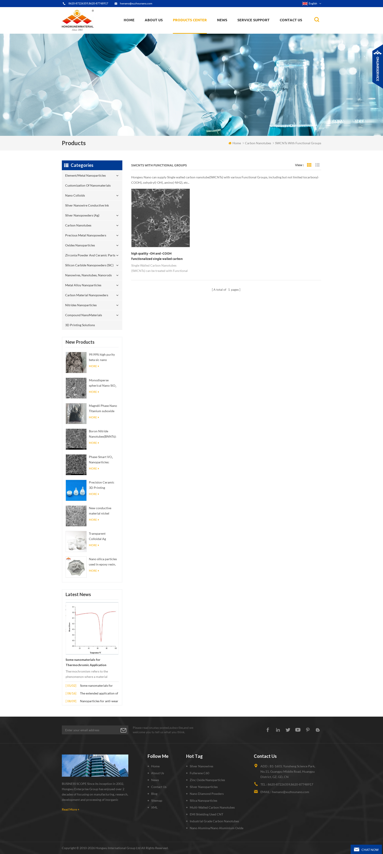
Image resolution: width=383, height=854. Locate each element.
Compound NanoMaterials (83, 315)
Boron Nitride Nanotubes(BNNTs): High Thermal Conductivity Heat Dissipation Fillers (102, 434)
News (155, 780)
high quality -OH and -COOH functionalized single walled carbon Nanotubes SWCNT (157, 256)
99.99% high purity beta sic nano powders (102, 358)
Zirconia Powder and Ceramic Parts (90, 255)
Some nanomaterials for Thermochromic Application (86, 662)
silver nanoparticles (204, 787)
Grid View (309, 165)
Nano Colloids (75, 195)
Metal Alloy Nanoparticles (83, 285)
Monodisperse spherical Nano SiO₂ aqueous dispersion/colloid (102, 383)
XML (154, 807)
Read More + (70, 809)
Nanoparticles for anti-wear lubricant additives (99, 701)
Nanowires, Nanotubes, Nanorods (88, 275)
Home (129, 20)
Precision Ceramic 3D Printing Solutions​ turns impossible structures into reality (101, 485)
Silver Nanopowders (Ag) (82, 215)
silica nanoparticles (203, 800)
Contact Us (291, 20)
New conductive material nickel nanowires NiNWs (101, 511)
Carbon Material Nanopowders (86, 295)
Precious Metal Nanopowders (85, 235)
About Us (154, 20)
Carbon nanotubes (78, 225)
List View (317, 165)
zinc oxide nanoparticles (207, 780)
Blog (154, 794)
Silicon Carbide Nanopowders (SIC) (197, 27)
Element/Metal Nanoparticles (85, 175)
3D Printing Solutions (80, 325)
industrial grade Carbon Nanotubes (214, 821)
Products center (190, 20)
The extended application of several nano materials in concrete (99, 693)
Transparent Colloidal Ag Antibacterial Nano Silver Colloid (102, 537)
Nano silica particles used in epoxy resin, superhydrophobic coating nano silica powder (103, 562)
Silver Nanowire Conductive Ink (87, 205)
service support (253, 20)
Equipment (155, 32)
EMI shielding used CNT (206, 814)
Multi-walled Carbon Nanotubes (212, 807)
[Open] (377, 66)
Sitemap (156, 800)
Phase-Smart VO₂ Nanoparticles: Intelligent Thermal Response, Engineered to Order (103, 460)
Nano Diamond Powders (207, 794)
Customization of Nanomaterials (187, 32)
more (93, 366)
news (222, 20)
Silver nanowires (201, 766)
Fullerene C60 (199, 773)
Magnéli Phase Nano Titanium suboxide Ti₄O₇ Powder (103, 409)
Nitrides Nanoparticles (81, 305)
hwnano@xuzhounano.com (136, 3)
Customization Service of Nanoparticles (167, 29)
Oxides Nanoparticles (80, 245)
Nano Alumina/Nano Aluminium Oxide (216, 828)
